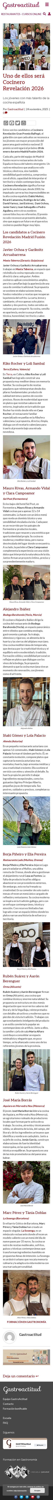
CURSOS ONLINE (31, 14)
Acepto (37, 1490)
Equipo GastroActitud (15, 1399)
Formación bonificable (15, 1408)
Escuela (7, 1418)
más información (20, 1490)
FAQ (5, 1422)
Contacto (8, 1403)
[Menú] (47, 3)
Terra (9, 374)
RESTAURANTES (10, 14)
